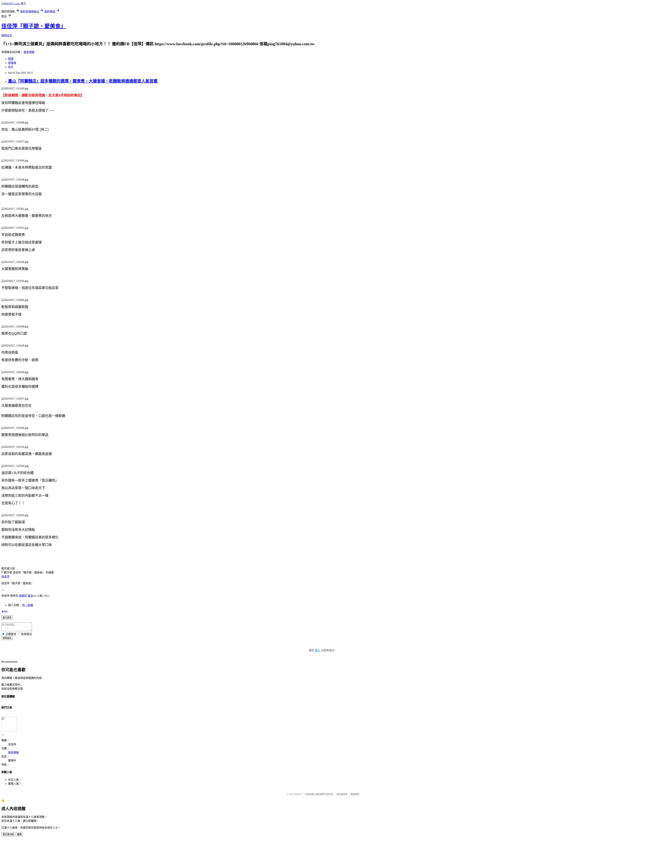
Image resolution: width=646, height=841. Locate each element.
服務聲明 (355, 794)
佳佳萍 (5, 576)
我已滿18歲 (8, 834)
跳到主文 (6, 35)
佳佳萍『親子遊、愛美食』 (33, 26)
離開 (19, 834)
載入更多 (7, 617)
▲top (4, 611)
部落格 (12, 62)
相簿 (10, 58)
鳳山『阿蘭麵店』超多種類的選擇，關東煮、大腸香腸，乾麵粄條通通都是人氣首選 (82, 81)
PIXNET (298, 794)
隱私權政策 (341, 794)
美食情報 (29, 52)
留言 (30, 595)
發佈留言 (7, 638)
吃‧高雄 (27, 605)
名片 (10, 66)
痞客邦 (23, 595)
